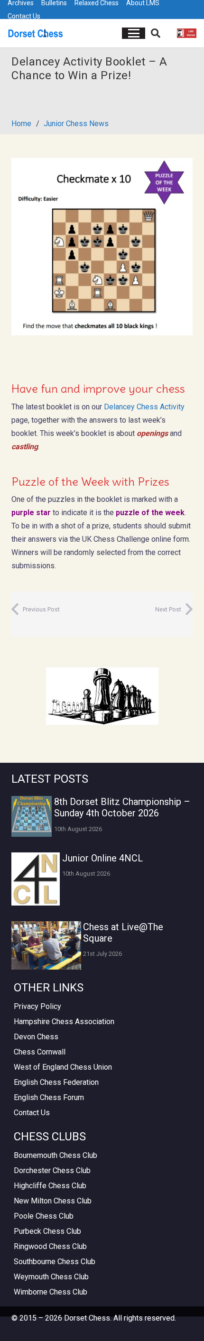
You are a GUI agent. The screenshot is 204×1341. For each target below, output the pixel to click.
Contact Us (24, 16)
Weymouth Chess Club (51, 1276)
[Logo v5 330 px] (36, 33)
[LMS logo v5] (186, 33)
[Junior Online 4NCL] (35, 879)
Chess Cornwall (39, 1051)
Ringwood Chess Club (50, 1246)
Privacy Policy (37, 1006)
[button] (134, 33)
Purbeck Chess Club (47, 1231)
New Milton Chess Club (53, 1200)
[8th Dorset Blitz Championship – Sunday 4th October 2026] (31, 816)
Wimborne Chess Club (50, 1291)
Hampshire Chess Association (64, 1021)
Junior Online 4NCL (102, 858)
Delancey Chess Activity (144, 406)
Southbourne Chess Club (54, 1261)
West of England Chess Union (63, 1067)
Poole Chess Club (44, 1216)
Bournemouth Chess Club (55, 1155)
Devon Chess (36, 1036)
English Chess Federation (56, 1082)
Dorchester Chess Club (52, 1170)
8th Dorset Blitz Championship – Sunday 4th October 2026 (122, 807)
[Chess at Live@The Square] (46, 945)
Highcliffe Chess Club (50, 1185)
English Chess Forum (49, 1097)
